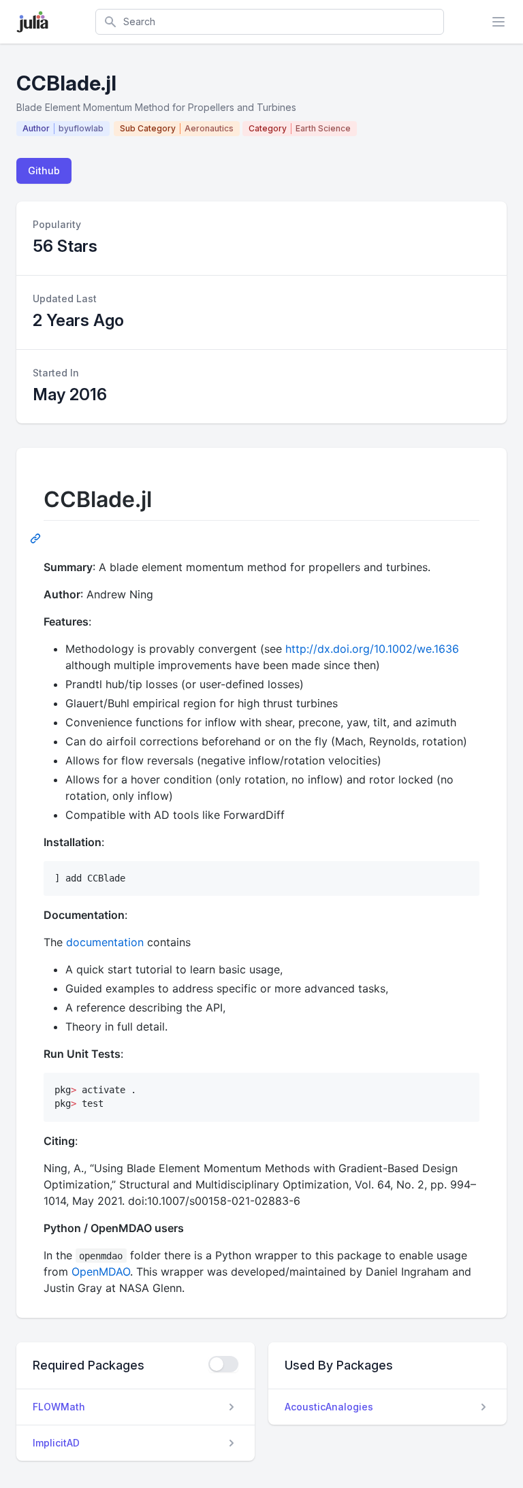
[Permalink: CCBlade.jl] (37, 538)
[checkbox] (223, 1364)
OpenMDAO (101, 1271)
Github (44, 170)
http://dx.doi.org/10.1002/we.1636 (372, 649)
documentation (105, 942)
